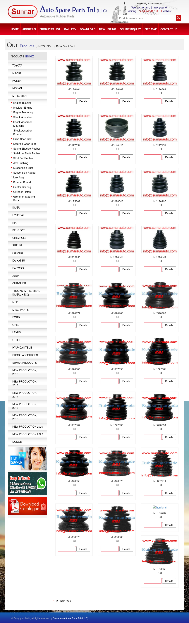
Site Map (151, 29)
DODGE (17, 441)
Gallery (70, 29)
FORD (16, 317)
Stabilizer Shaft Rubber (26, 153)
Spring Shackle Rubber (26, 148)
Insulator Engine (22, 107)
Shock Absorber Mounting (22, 123)
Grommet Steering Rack (24, 198)
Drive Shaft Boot (22, 139)
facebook (152, 619)
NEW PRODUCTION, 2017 (24, 394)
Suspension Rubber (24, 172)
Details (83, 101)
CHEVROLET (20, 238)
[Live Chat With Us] (27, 458)
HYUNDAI (18, 215)
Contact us (168, 29)
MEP (15, 302)
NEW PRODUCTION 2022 (27, 434)
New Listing (107, 29)
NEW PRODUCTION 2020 (27, 426)
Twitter (163, 619)
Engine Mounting (23, 112)
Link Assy (18, 177)
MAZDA (16, 73)
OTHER (16, 340)
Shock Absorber (22, 117)
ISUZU (16, 207)
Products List (49, 29)
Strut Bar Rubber (23, 158)
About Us (29, 29)
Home (15, 29)
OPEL (15, 325)
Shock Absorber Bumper (22, 132)
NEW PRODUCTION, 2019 (24, 417)
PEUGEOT (18, 230)
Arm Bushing (20, 163)
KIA (14, 222)
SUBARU (17, 253)
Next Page (65, 600)
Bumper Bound (22, 182)
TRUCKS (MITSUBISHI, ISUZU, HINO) (26, 292)
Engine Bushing (22, 103)
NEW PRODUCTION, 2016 (24, 383)
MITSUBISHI (19, 96)
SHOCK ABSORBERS (25, 355)
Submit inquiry (67, 101)
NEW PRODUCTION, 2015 (24, 372)
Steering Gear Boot (24, 144)
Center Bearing (22, 187)
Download (87, 29)
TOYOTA (17, 65)
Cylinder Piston (22, 192)
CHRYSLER (19, 283)
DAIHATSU (18, 260)
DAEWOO (18, 268)
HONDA (16, 80)
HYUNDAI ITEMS (22, 347)
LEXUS (16, 332)
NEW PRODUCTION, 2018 (24, 405)
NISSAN (17, 88)
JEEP (15, 275)
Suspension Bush (23, 168)
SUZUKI (17, 245)
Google (158, 619)
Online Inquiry (130, 29)
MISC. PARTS (20, 309)
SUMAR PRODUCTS (24, 362)
